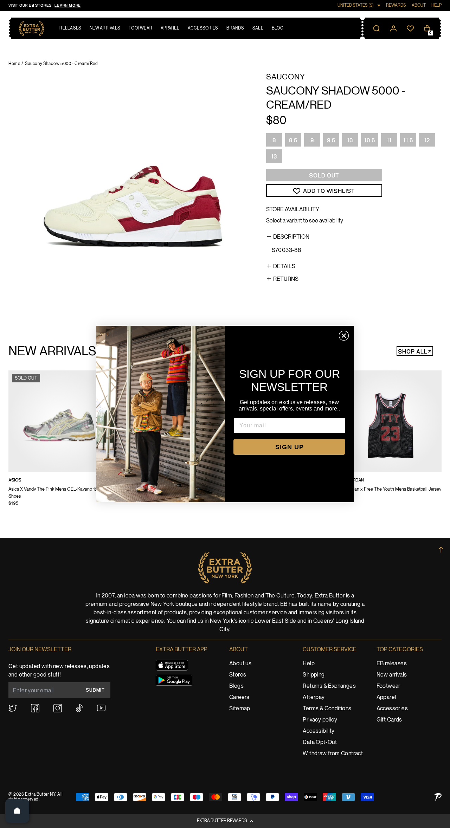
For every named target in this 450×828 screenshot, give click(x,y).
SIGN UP (289, 447)
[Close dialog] (344, 335)
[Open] (17, 811)
